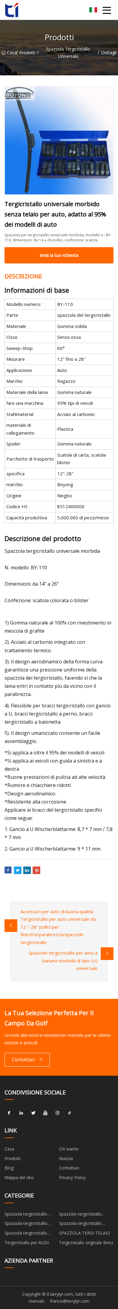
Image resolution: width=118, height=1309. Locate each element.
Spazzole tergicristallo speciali (80, 1215)
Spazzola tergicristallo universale (68, 52)
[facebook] (9, 1112)
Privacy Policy (72, 1177)
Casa (11, 52)
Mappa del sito (19, 1177)
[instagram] (57, 1112)
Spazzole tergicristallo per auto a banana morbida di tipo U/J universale (63, 960)
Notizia (66, 1158)
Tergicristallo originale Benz (86, 1242)
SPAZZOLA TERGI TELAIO (84, 1233)
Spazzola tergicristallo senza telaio (26, 1234)
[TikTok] (69, 1112)
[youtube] (45, 1112)
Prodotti (27, 52)
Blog (9, 1168)
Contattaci (23, 1059)
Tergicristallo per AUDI (27, 1242)
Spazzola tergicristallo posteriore (80, 1224)
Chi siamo (68, 1149)
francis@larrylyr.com (70, 1301)
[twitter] (33, 1112)
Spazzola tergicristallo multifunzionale (26, 1224)
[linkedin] (21, 1112)
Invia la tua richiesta (59, 255)
